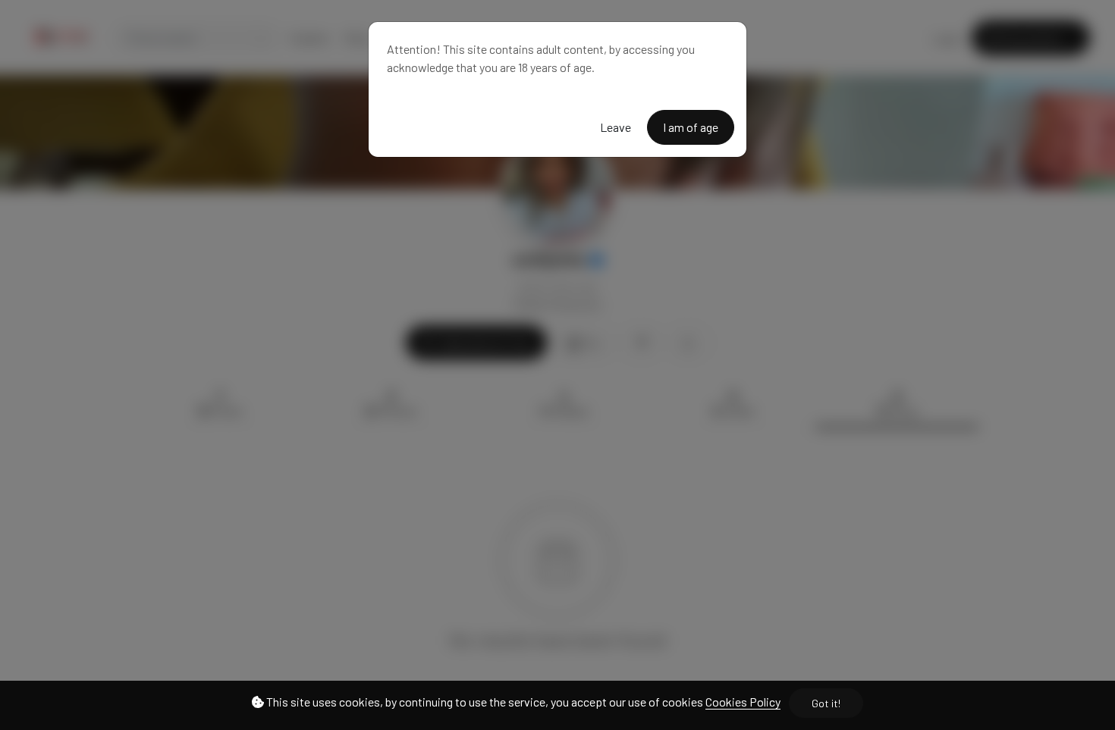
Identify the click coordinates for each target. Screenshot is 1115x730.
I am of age (690, 127)
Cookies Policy (742, 701)
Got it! (826, 703)
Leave (615, 127)
